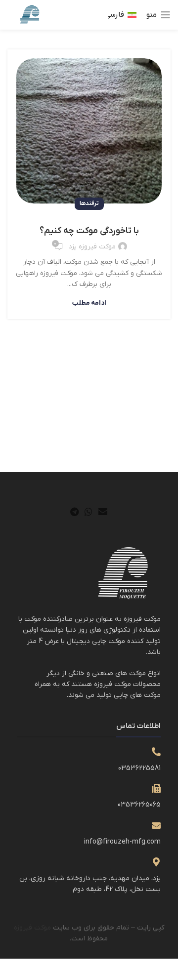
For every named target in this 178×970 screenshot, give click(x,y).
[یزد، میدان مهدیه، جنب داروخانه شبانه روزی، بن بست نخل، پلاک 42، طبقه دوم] (156, 861)
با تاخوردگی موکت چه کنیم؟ (89, 231)
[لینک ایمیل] (102, 511)
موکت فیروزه (32, 927)
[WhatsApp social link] (88, 511)
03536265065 (139, 804)
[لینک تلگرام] (74, 511)
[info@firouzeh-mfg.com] (156, 825)
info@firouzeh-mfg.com (122, 842)
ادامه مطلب (89, 303)
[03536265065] (156, 788)
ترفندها (89, 203)
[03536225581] (156, 751)
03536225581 (139, 768)
